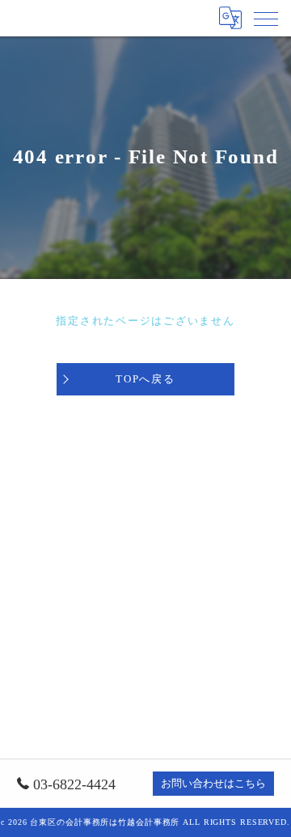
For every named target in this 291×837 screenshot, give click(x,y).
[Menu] (266, 18)
